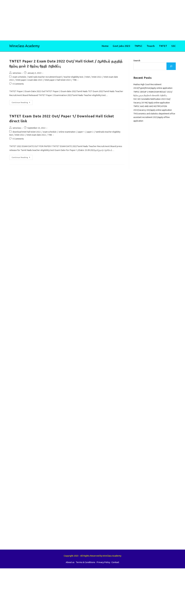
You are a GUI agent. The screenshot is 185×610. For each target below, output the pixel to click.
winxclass (17, 73)
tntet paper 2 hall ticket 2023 (58, 80)
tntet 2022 (97, 77)
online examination (67, 132)
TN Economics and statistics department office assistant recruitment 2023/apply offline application (154, 117)
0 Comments (18, 84)
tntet (87, 77)
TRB (75, 80)
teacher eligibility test (73, 77)
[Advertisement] (86, 20)
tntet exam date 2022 (36, 135)
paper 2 (90, 132)
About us (70, 562)
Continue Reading (22, 103)
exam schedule (19, 77)
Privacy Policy (103, 562)
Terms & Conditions (85, 562)
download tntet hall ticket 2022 (27, 132)
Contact (115, 562)
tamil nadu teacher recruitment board (45, 77)
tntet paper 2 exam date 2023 (29, 80)
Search (136, 60)
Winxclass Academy (24, 46)
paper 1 (81, 132)
